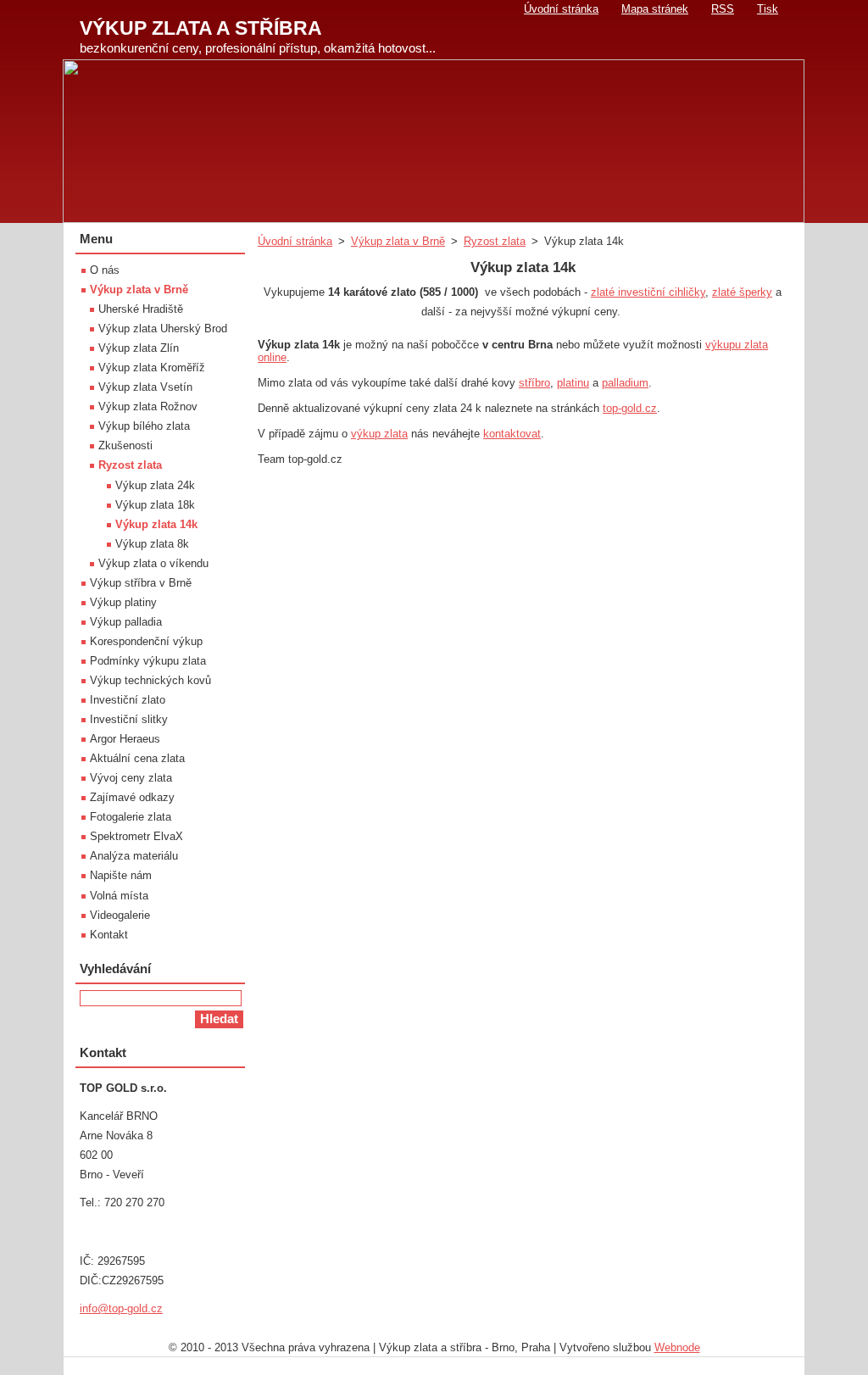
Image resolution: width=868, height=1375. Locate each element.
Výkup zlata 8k (152, 543)
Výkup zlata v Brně (398, 241)
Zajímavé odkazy (132, 797)
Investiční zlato (127, 699)
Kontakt (109, 934)
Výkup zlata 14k (156, 524)
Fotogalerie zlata (130, 816)
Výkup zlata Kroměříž (151, 367)
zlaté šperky (742, 292)
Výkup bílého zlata (144, 426)
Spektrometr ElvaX (136, 836)
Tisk (767, 9)
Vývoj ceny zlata (131, 777)
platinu (573, 382)
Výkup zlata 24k (155, 485)
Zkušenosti (125, 445)
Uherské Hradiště (140, 309)
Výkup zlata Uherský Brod (162, 328)
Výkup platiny (123, 602)
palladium (625, 382)
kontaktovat (512, 433)
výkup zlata (379, 433)
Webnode (677, 1347)
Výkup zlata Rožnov (148, 406)
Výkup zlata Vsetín (145, 387)
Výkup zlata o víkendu (153, 563)
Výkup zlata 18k (155, 504)
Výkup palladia (126, 621)
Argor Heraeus (125, 738)
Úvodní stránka (295, 241)
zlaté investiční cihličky (648, 292)
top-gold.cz (630, 408)
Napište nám (121, 875)
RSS (722, 9)
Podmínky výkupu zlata (148, 660)
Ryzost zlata (495, 241)
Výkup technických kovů (150, 680)
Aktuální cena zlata (137, 758)
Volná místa (119, 895)
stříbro (534, 382)
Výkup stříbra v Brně (141, 582)
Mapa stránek (654, 9)
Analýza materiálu (134, 855)
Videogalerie (120, 915)
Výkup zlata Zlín (138, 348)
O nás (105, 270)
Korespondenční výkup (146, 641)
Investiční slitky (129, 719)
